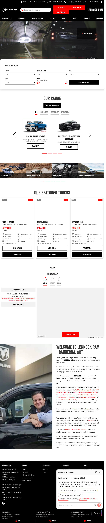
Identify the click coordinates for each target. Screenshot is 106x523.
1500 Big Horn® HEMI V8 (9, 473)
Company (99, 18)
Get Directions (70, 338)
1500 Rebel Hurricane (8, 481)
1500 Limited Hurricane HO (65, 401)
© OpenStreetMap (99, 341)
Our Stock (21, 18)
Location (7, 71)
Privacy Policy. (83, 500)
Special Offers (37, 18)
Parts (64, 18)
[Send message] (99, 505)
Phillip (52, 271)
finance (74, 412)
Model (6, 79)
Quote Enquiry (26, 484)
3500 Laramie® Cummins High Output (11, 502)
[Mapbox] (42, 340)
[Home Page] (9, 10)
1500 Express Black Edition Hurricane (10, 477)
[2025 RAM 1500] (23, 207)
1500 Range (44, 112)
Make (70, 71)
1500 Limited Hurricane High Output (11, 492)
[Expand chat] (96, 472)
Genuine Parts (70, 433)
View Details (23, 244)
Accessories (81, 433)
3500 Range (65, 112)
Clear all (96, 66)
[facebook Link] (101, 2)
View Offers (77, 8)
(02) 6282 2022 (20, 300)
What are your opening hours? (70, 495)
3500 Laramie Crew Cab (67, 403)
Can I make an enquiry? (68, 490)
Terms (80, 498)
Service (52, 18)
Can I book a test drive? (88, 490)
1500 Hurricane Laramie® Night (11, 488)
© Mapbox (91, 341)
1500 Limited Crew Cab (86, 398)
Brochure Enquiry (28, 481)
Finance (87, 18)
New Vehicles (6, 18)
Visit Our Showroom (52, 105)
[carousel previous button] (14, 134)
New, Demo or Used (41, 71)
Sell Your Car (61, 12)
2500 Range (55, 112)
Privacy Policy (86, 498)
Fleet (75, 18)
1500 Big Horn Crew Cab (83, 393)
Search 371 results (84, 82)
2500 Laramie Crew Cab (87, 401)
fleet (87, 412)
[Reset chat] (95, 505)
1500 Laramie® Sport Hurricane (8, 484)
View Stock (61, 8)
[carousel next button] (90, 134)
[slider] (38, 83)
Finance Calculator (28, 478)
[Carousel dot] (23, 57)
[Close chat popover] (99, 472)
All (36, 112)
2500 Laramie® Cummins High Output (11, 497)
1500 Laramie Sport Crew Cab (83, 396)
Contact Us (22, 250)
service (91, 424)
